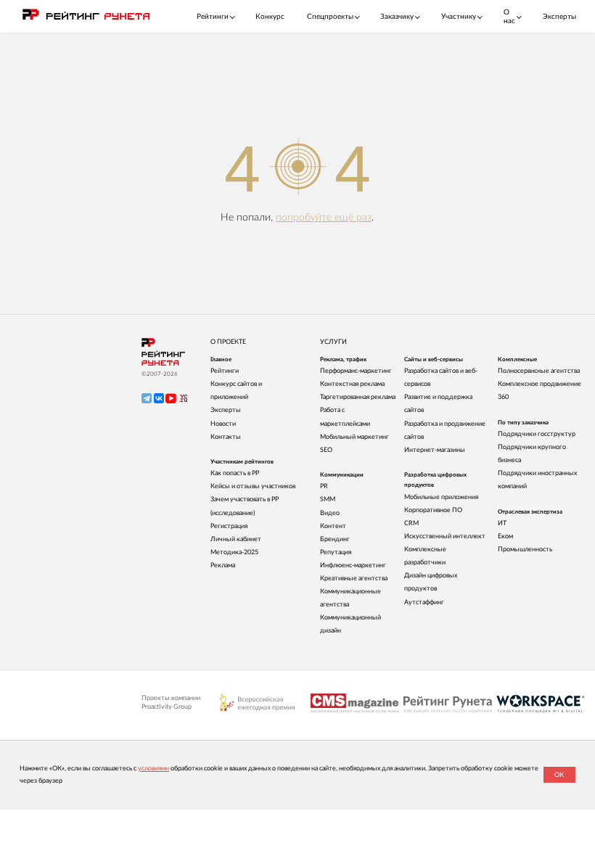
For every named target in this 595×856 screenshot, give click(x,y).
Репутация (335, 552)
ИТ (502, 523)
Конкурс (269, 16)
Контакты (225, 437)
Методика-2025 (234, 552)
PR (324, 486)
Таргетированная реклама (357, 397)
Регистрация (228, 526)
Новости (223, 424)
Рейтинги (224, 371)
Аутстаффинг (424, 602)
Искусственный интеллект (444, 536)
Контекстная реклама (352, 384)
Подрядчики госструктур (536, 434)
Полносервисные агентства (539, 371)
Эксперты (559, 16)
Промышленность (525, 549)
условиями (153, 768)
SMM (327, 499)
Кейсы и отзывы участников (252, 486)
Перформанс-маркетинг (356, 371)
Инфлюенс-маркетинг (353, 565)
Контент (333, 526)
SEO (326, 450)
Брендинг (335, 539)
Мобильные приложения (441, 497)
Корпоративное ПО (433, 510)
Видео (330, 513)
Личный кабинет (235, 539)
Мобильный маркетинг (354, 437)
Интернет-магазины (434, 450)
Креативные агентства (353, 578)
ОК (559, 775)
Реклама (222, 565)
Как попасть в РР (234, 473)
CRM (411, 523)
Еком (505, 536)
